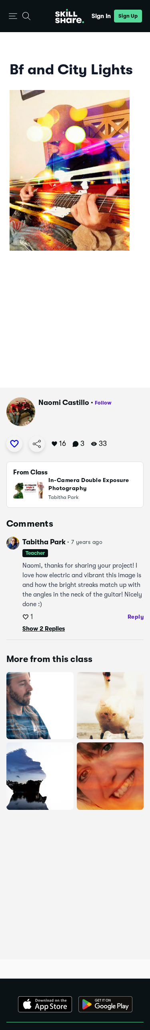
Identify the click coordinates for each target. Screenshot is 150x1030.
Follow (103, 403)
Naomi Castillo (63, 403)
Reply (136, 616)
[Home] (69, 16)
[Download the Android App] (105, 1004)
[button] (13, 16)
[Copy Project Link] (37, 444)
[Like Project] (14, 444)
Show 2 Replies (43, 628)
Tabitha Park (44, 542)
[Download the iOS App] (45, 1004)
